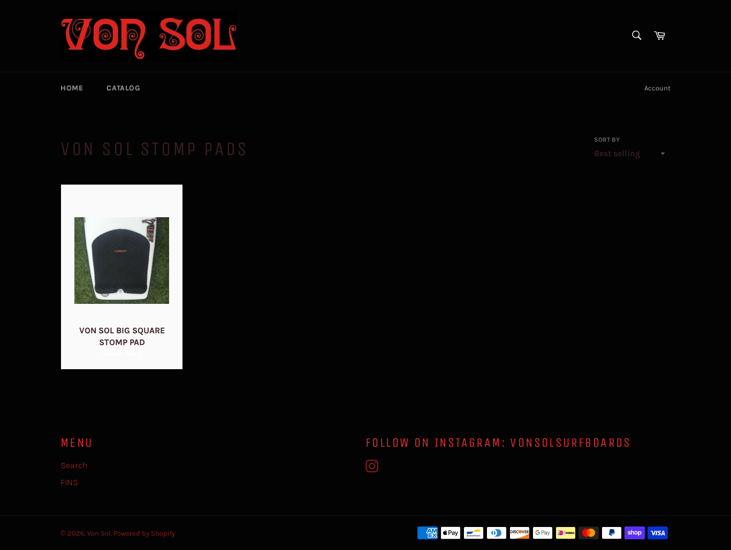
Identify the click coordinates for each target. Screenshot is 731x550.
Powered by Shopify (144, 533)
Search (74, 465)
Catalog (123, 88)
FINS (69, 482)
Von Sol (99, 533)
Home (71, 88)
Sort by (607, 139)
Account (657, 88)
